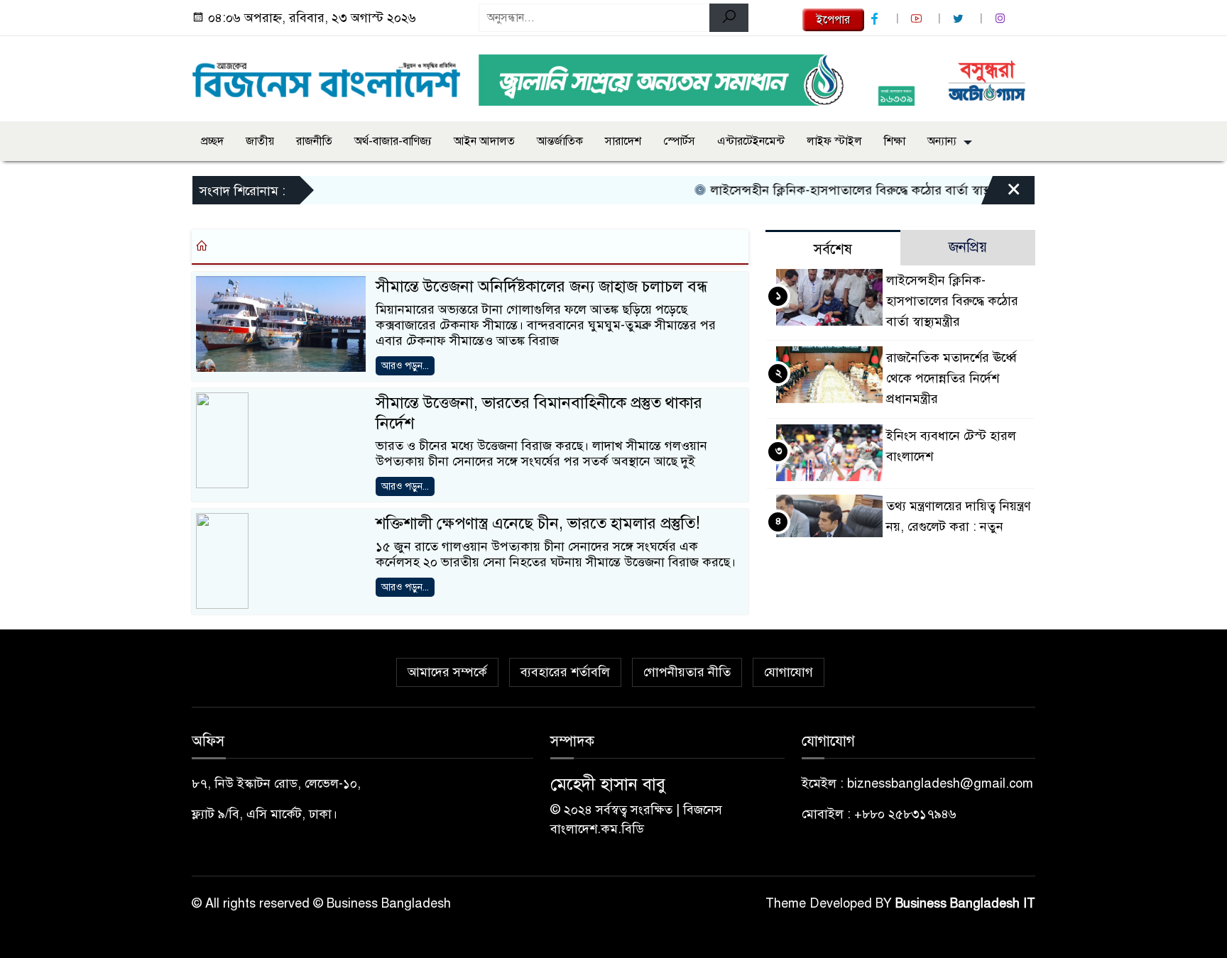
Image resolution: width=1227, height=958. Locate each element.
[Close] (1001, 193)
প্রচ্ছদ (212, 141)
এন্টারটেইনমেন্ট (751, 141)
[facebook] (876, 19)
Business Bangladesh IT (965, 903)
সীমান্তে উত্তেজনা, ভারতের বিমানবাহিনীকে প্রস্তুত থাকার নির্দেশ (539, 413)
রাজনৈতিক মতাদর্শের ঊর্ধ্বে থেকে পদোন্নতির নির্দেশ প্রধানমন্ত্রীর (951, 378)
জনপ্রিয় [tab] (968, 247)
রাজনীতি (314, 141)
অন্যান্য (941, 141)
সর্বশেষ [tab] (833, 249)
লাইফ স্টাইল (834, 141)
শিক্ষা (894, 141)
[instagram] (1001, 19)
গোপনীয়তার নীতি (687, 672)
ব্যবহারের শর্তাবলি (565, 672)
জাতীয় (260, 141)
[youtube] (918, 19)
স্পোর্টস (679, 141)
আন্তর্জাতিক (560, 141)
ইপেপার (833, 20)
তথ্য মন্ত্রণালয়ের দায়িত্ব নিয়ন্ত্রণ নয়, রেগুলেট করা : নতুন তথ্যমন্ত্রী (958, 526)
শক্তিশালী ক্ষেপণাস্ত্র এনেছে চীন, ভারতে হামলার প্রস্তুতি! (538, 523)
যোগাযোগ (788, 672)
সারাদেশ (623, 141)
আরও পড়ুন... (405, 366)
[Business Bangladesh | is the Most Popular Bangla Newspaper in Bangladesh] (327, 76)
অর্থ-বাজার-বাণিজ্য (393, 141)
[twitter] (960, 19)
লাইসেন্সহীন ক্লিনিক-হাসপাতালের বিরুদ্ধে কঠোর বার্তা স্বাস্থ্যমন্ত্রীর (845, 190)
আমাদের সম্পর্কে (447, 672)
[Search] (728, 18)
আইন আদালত (484, 141)
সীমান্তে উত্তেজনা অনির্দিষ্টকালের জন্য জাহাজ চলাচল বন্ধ (541, 286)
